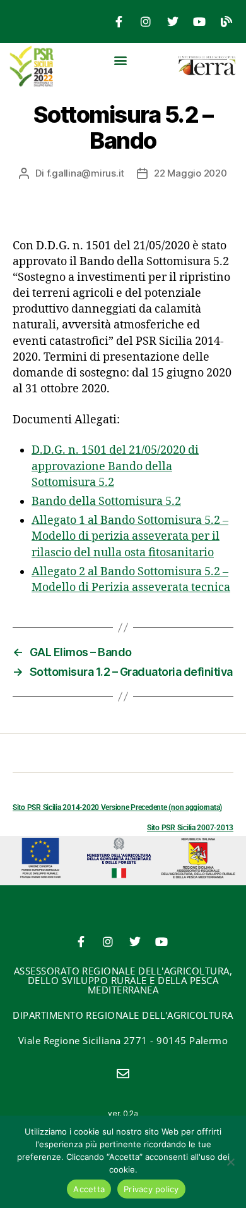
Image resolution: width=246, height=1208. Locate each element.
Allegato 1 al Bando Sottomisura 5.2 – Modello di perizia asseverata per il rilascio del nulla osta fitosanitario (130, 536)
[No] (230, 1161)
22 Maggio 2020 (190, 173)
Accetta (89, 1189)
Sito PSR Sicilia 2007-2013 (190, 827)
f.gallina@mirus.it (85, 173)
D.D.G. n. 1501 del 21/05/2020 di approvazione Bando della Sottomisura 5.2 (115, 466)
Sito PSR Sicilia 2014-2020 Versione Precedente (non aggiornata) (117, 807)
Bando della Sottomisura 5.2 (106, 501)
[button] (120, 59)
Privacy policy (151, 1189)
